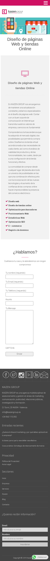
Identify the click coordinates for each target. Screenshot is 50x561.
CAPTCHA (10, 348)
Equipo (5, 494)
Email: (5, 525)
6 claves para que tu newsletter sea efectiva (19, 440)
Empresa (5, 483)
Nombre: (6, 534)
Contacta (5, 505)
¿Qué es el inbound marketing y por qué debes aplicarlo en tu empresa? (25, 433)
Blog (4, 499)
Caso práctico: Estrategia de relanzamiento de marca (23, 446)
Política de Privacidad (10, 461)
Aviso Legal (6, 464)
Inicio (4, 478)
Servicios (5, 489)
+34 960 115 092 (9, 417)
